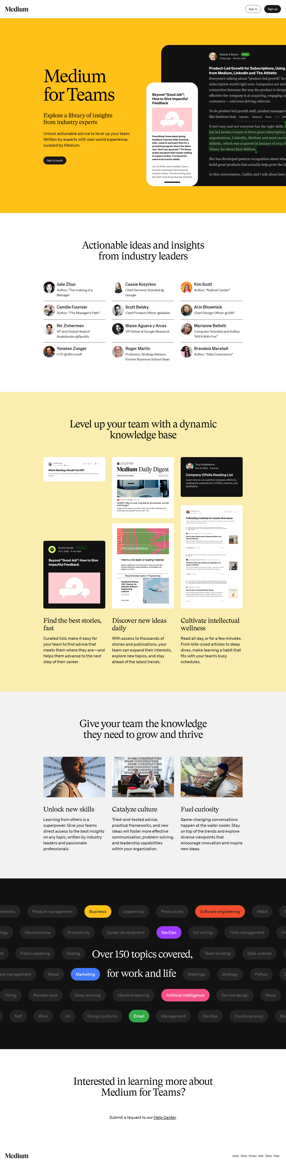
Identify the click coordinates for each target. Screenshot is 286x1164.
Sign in (253, 9)
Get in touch (55, 160)
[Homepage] (16, 9)
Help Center (165, 1117)
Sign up (272, 9)
